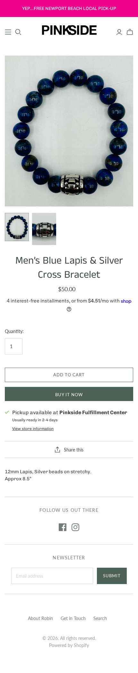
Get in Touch (73, 618)
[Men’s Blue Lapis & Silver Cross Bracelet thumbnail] (17, 227)
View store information (33, 428)
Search (100, 618)
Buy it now (69, 394)
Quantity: (14, 331)
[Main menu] (8, 32)
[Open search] (18, 32)
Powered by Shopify (69, 645)
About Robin (40, 618)
